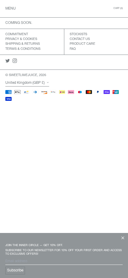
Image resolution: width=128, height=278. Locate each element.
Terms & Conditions (22, 48)
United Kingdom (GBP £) (25, 82)
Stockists (78, 34)
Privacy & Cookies (21, 39)
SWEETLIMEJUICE (23, 75)
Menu (10, 8)
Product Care (82, 43)
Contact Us (80, 39)
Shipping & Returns (22, 43)
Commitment (16, 34)
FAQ (73, 48)
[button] (118, 8)
